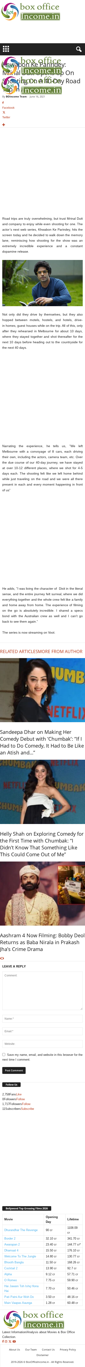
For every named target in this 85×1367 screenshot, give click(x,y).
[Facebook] (3, 1341)
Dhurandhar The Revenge (21, 1230)
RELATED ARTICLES (19, 651)
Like (19, 1094)
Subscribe (27, 1108)
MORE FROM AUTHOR (60, 651)
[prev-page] (1, 958)
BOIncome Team (16, 96)
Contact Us (48, 1349)
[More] (42, 125)
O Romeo (10, 1280)
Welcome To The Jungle (20, 1256)
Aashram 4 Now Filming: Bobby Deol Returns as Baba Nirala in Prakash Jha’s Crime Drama (42, 942)
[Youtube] (14, 1341)
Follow (20, 1099)
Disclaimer (42, 1355)
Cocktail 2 (10, 1268)
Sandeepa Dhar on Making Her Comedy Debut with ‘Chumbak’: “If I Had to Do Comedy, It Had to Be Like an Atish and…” (42, 742)
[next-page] (3, 958)
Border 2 (9, 1238)
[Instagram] (6, 1341)
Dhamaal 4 (11, 1250)
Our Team (31, 1349)
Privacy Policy (68, 1349)
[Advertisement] (26, 35)
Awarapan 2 (12, 1244)
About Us (14, 1349)
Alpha (8, 1274)
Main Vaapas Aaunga (18, 1303)
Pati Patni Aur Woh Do (19, 1297)
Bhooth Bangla (14, 1262)
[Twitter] (10, 1341)
